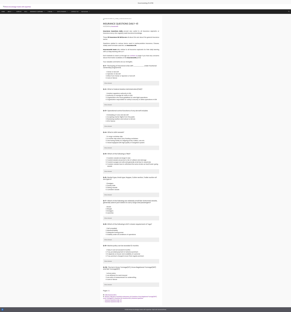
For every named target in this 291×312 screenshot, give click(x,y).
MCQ (25, 11)
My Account (84, 11)
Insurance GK (118, 298)
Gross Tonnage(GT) (108, 298)
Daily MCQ (113, 296)
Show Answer (108, 83)
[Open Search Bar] (289, 11)
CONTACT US (74, 11)
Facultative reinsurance (123, 296)
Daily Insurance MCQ (110, 295)
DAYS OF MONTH (61, 11)
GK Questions (134, 296)
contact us (133, 56)
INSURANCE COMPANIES (36, 11)
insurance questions (137, 298)
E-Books (50, 11)
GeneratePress (162, 309)
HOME (3, 11)
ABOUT (9, 11)
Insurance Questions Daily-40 (113, 300)
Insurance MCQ (127, 298)
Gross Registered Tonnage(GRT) (147, 296)
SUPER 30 (18, 11)
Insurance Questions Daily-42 (113, 302)
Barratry (107, 296)
